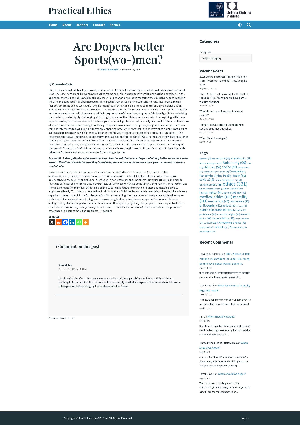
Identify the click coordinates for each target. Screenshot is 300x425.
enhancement (210, 184)
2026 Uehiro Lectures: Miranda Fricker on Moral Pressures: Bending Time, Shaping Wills (223, 80)
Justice (229, 192)
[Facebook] (65, 222)
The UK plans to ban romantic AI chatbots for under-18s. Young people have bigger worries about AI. (224, 97)
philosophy (210, 205)
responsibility (223, 218)
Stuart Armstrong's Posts (228, 222)
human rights (210, 192)
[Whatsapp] (79, 222)
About (67, 25)
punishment (207, 214)
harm (238, 188)
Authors (82, 25)
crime (220, 179)
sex (207, 223)
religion (234, 214)
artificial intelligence (210, 163)
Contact (99, 25)
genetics (227, 188)
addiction (217, 158)
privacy (242, 206)
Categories (205, 52)
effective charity (234, 180)
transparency (240, 227)
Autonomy (234, 162)
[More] (86, 222)
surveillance (206, 227)
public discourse (214, 210)
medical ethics (215, 196)
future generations (210, 188)
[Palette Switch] (240, 25)
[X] (52, 222)
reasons (221, 214)
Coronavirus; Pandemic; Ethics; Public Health (222, 173)
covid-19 (207, 179)
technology (223, 227)
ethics (235, 184)
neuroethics (218, 201)
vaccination (207, 231)
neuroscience (239, 201)
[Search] (249, 25)
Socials (115, 25)
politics (229, 205)
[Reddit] (59, 222)
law (241, 192)
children (212, 167)
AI (227, 158)
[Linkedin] (72, 222)
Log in (244, 418)
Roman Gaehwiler (110, 69)
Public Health (237, 210)
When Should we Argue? (213, 138)
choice (229, 167)
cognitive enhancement (216, 171)
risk (238, 219)
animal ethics (240, 158)
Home (53, 25)
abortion (205, 158)
